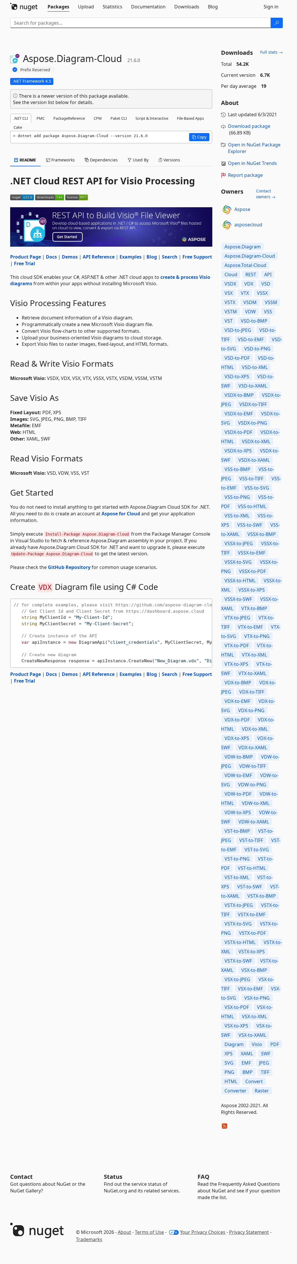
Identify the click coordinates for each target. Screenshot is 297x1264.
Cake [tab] (18, 127)
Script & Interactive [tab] (151, 118)
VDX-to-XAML (252, 747)
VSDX (230, 284)
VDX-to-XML (255, 729)
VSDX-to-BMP (239, 395)
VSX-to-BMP (254, 970)
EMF (246, 1063)
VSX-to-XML (254, 1016)
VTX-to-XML (254, 655)
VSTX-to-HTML (240, 942)
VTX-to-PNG (257, 636)
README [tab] (27, 160)
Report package (245, 175)
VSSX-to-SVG (238, 562)
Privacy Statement (249, 1232)
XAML (247, 1053)
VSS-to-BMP (237, 469)
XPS (228, 1053)
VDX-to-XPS (236, 738)
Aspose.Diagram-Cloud (249, 256)
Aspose (242, 209)
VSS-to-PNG (237, 497)
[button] (199, 137)
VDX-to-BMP (237, 682)
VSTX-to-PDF (252, 933)
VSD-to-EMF (251, 339)
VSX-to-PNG (257, 998)
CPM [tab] (98, 118)
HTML (230, 1081)
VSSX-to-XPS (251, 590)
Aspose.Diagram (242, 246)
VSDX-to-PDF (238, 432)
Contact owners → (266, 193)
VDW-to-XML (255, 803)
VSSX (262, 293)
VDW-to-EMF (238, 775)
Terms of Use (149, 1232)
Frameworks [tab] (62, 160)
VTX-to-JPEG (237, 617)
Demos (70, 257)
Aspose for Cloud (121, 513)
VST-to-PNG (237, 859)
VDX (248, 284)
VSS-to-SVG (257, 488)
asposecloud (248, 224)
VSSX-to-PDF (252, 571)
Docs (51, 257)
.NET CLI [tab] (21, 118)
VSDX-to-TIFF (253, 404)
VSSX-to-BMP (261, 534)
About (124, 1232)
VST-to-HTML (252, 868)
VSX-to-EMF (250, 988)
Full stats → (271, 52)
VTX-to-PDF (236, 645)
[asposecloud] (227, 225)
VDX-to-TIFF (251, 692)
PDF (274, 1044)
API (267, 274)
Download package (249, 126)
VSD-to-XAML (252, 386)
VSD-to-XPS (236, 376)
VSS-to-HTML (252, 506)
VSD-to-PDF (237, 358)
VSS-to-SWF (249, 525)
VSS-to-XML (236, 515)
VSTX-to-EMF (251, 914)
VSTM (230, 311)
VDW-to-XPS (237, 812)
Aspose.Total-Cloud (245, 265)
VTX (245, 293)
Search (170, 257)
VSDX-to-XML (256, 441)
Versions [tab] (171, 160)
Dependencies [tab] (103, 160)
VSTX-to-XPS (251, 951)
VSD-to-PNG (257, 348)
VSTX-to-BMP (261, 896)
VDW (250, 311)
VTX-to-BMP (254, 608)
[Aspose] (227, 209)
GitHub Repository (69, 567)
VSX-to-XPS (236, 1026)
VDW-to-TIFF (252, 766)
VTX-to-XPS (236, 664)
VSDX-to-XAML (254, 460)
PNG (229, 1072)
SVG (228, 1063)
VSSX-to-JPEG (238, 543)
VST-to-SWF (249, 886)
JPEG (264, 1063)
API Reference (99, 257)
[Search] (277, 23)
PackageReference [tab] (69, 118)
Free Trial (24, 263)
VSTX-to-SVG (238, 924)
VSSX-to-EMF (251, 553)
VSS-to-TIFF (251, 478)
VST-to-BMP (237, 831)
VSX (228, 293)
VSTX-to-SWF (238, 961)
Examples (130, 257)
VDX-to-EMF (237, 701)
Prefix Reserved (35, 69)
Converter (235, 1090)
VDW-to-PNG (252, 784)
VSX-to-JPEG (237, 979)
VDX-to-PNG (251, 710)
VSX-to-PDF (236, 1007)
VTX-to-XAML (252, 673)
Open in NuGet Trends (252, 163)
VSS (268, 311)
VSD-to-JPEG (237, 330)
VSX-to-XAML (252, 1035)
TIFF (265, 1072)
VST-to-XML (236, 877)
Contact (21, 1177)
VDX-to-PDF (237, 719)
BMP (247, 1072)
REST (250, 274)
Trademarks (89, 1239)
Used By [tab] (140, 160)
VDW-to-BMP (238, 757)
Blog (151, 257)
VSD (265, 284)
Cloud (230, 274)
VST (228, 321)
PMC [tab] (41, 118)
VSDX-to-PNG (252, 423)
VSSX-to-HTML (240, 580)
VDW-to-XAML (253, 822)
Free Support (197, 257)
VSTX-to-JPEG (238, 905)
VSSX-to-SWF (238, 599)
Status (113, 1177)
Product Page (25, 257)
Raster (262, 1090)
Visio (257, 1044)
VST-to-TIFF (251, 840)
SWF (265, 1053)
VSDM (250, 302)
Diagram (234, 1044)
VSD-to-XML (255, 367)
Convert (254, 1081)
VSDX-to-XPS (238, 451)
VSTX (229, 302)
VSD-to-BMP (254, 321)
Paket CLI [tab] (119, 118)
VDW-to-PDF (237, 794)
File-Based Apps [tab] (190, 118)
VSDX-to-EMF (238, 413)
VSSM (271, 302)
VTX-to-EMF (250, 627)
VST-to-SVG (257, 849)
